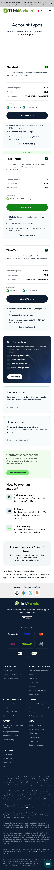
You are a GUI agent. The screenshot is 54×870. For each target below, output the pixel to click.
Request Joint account (17, 440)
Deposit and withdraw (37, 690)
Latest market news (10, 678)
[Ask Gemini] (23, 593)
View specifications (17, 472)
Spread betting (34, 694)
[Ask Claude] (37, 593)
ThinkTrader (7, 755)
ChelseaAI (7, 763)
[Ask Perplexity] (30, 593)
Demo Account (35, 674)
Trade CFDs (7, 671)
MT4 (4, 766)
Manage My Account (11, 732)
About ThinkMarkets (36, 704)
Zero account (34, 678)
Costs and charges (36, 745)
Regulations (33, 741)
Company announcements (39, 708)
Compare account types (38, 671)
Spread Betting (8, 740)
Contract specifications (12, 674)
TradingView (7, 758)
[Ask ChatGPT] (16, 593)
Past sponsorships (36, 716)
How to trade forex (10, 716)
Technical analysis (10, 704)
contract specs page (24, 577)
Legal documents (35, 725)
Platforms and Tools (10, 736)
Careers (32, 712)
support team (29, 807)
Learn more (25, 115)
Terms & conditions (36, 729)
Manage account (35, 686)
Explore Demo (13, 407)
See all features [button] (26, 144)
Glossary (6, 708)
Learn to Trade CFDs (10, 712)
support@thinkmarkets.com (27, 560)
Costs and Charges (38, 851)
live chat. (31, 612)
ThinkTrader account (37, 682)
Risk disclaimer (34, 737)
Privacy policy (34, 733)
